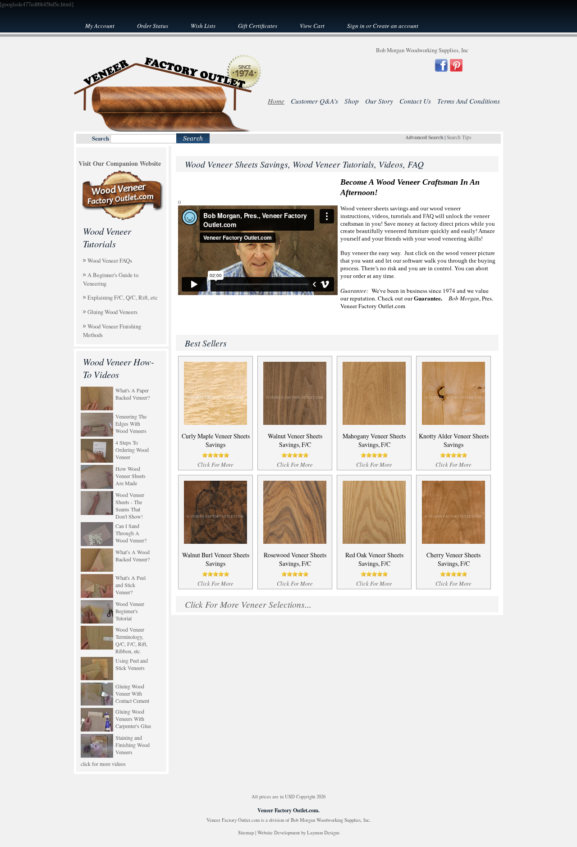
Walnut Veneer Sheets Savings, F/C (295, 440)
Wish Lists (203, 26)
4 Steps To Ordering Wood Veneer (132, 449)
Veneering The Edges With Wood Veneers (131, 423)
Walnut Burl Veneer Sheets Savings (215, 559)
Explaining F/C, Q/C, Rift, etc (122, 297)
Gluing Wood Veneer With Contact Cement (132, 693)
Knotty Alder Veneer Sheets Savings (454, 440)
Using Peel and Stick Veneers (131, 664)
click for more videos (103, 763)
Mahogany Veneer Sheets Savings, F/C (374, 440)
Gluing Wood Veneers (112, 312)
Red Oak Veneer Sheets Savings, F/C (374, 559)
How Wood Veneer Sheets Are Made (130, 476)
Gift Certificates (257, 26)
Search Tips (459, 137)
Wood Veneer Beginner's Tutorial (129, 611)
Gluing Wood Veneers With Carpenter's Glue (133, 718)
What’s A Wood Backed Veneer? (132, 555)
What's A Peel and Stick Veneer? (130, 585)
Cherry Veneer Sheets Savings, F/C (453, 559)
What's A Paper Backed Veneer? (132, 394)
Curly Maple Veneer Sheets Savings (216, 440)
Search (100, 138)
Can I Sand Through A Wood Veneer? (131, 533)
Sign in (356, 26)
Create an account (395, 26)
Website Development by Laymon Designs (298, 832)
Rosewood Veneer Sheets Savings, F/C (295, 559)
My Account (99, 26)
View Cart (312, 26)
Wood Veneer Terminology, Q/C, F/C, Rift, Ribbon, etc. (131, 640)
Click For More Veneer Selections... (248, 604)
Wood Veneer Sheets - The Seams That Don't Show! (129, 505)
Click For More (215, 464)
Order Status (152, 26)
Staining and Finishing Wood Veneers (132, 745)
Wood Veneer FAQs (109, 260)
